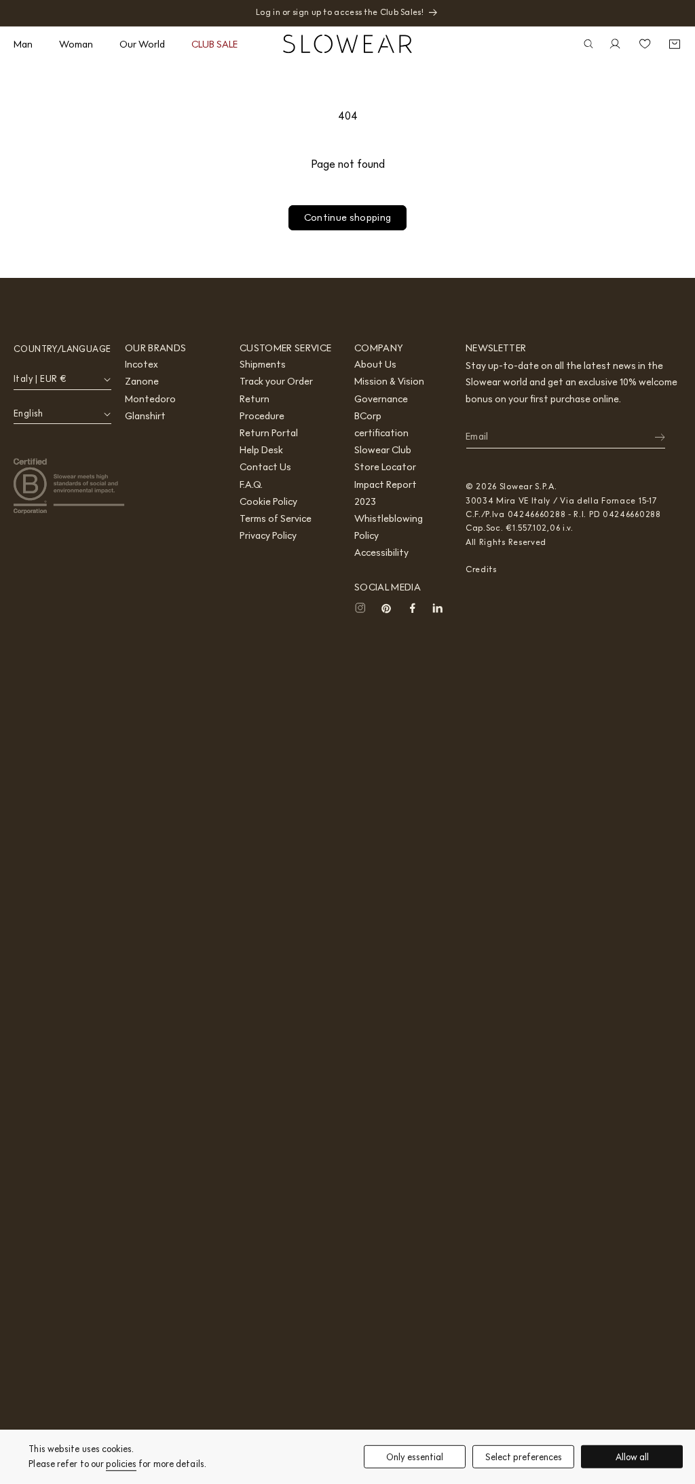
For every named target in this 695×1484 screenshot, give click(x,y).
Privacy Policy (268, 535)
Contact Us (265, 466)
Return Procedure (262, 407)
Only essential (414, 1456)
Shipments (263, 364)
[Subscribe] (651, 437)
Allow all (632, 1456)
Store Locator (385, 466)
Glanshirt (145, 415)
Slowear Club (382, 449)
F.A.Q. (251, 484)
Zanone (142, 381)
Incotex (141, 364)
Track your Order (276, 381)
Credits (481, 569)
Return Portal (269, 432)
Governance (381, 398)
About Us (375, 364)
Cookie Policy (268, 501)
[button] (28, 44)
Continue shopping (348, 217)
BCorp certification (381, 424)
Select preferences (523, 1456)
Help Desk (261, 449)
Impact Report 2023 (385, 493)
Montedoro (150, 398)
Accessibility (381, 552)
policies (121, 1464)
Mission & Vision (389, 381)
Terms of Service (276, 518)
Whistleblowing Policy (388, 527)
